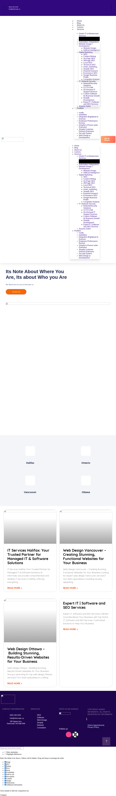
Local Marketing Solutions (85, 39)
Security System (85, 133)
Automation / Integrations (89, 42)
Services (80, 29)
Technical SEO (89, 65)
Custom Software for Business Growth (91, 95)
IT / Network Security (87, 81)
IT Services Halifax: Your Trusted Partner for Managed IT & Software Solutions (28, 556)
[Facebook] (62, 741)
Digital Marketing (85, 52)
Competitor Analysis (91, 79)
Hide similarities (12, 752)
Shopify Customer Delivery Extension (86, 130)
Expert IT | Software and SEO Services (91, 103)
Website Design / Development (86, 45)
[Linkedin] (62, 734)
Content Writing (89, 56)
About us (80, 25)
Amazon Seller (85, 106)
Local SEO (87, 63)
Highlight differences (14, 754)
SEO (85, 54)
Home (79, 21)
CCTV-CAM (88, 87)
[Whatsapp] (82, 734)
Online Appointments (96, 725)
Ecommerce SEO (90, 73)
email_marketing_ (90, 67)
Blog (79, 23)
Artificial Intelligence (91, 50)
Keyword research (90, 71)
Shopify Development (88, 99)
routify (81, 113)
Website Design (89, 48)
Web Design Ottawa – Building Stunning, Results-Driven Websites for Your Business (28, 655)
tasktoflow (83, 115)
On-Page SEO (89, 58)
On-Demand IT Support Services (90, 91)
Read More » (14, 588)
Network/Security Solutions (90, 84)
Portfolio (80, 108)
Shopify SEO (88, 69)
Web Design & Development (85, 136)
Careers (80, 27)
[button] (85, 141)
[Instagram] (68, 734)
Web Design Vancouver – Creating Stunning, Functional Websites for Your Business (84, 556)
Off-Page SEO (89, 60)
